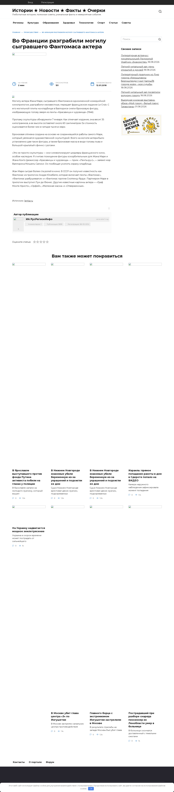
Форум (50, 762)
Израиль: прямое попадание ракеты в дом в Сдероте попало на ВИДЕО (145, 475)
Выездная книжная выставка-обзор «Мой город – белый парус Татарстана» (140, 103)
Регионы (18, 22)
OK (91, 789)
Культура (33, 22)
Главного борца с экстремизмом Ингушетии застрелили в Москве (105, 718)
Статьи (113, 22)
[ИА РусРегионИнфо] (18, 222)
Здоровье (69, 22)
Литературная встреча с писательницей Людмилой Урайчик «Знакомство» (137, 58)
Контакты (19, 762)
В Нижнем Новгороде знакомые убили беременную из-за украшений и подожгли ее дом (66, 477)
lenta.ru (28, 200)
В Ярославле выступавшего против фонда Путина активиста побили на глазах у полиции (27, 477)
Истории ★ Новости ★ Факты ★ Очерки (58, 10)
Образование (51, 22)
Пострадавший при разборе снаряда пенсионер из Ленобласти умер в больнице (141, 720)
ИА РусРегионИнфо (39, 219)
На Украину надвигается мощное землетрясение (28, 529)
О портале (35, 762)
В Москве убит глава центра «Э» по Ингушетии (65, 716)
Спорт (101, 22)
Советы (126, 22)
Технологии (86, 22)
